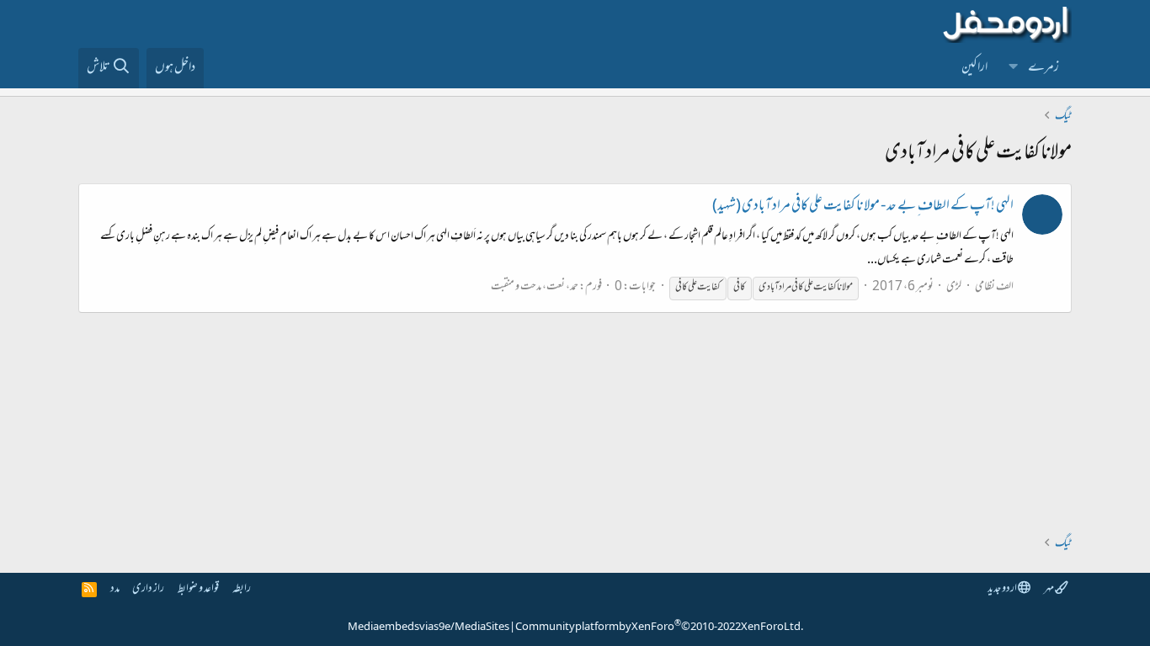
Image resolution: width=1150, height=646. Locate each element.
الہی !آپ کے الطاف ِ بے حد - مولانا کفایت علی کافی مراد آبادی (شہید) (863, 207)
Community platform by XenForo (659, 627)
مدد (115, 589)
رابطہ (241, 589)
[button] (1013, 68)
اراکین (974, 68)
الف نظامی (994, 287)
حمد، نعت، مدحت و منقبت (534, 287)
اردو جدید (1003, 589)
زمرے (1043, 68)
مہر (1049, 589)
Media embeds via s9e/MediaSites (428, 627)
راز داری (148, 589)
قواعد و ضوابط (198, 589)
